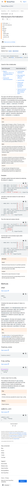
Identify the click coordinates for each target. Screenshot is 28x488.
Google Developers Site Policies (15, 435)
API (8, 11)
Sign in (24, 1)
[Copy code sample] (26, 54)
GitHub (2, 452)
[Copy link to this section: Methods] (9, 284)
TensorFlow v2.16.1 (7, 6)
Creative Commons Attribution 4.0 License (17, 432)
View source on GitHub (9, 42)
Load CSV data (20, 80)
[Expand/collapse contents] (9, 23)
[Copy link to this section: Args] (5, 118)
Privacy (7, 478)
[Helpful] (10, 14)
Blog (2, 448)
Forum (2, 450)
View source (4, 291)
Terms (2, 478)
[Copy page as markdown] (7, 19)
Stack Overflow (4, 468)
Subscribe (22, 481)
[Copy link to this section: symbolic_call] (12, 409)
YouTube (3, 457)
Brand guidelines (5, 470)
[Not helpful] (12, 14)
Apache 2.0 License (22, 434)
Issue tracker (4, 463)
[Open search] (21, 2)
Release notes (4, 465)
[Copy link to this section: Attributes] (7, 259)
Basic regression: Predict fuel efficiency (21, 77)
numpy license (16, 438)
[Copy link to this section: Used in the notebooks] (17, 65)
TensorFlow (3, 11)
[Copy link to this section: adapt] (6, 288)
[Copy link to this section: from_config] (11, 361)
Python (22, 11)
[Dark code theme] (23, 54)
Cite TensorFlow (4, 472)
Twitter (2, 455)
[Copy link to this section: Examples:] (8, 175)
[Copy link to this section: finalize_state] (13, 347)
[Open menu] (2, 1)
